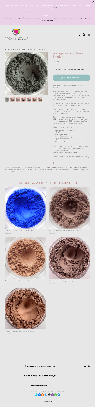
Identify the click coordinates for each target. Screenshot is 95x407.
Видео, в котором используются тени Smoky (71, 157)
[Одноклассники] (42, 394)
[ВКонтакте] (39, 394)
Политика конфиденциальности (40, 366)
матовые (22, 49)
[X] (49, 394)
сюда (55, 8)
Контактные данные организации (40, 375)
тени (14, 49)
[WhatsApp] (55, 394)
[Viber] (52, 394)
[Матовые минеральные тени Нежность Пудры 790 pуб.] (69, 208)
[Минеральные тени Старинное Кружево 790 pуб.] (69, 258)
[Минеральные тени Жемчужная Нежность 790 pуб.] (25, 308)
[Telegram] (45, 394)
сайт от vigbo (47, 401)
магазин (7, 49)
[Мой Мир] (58, 394)
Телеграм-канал (29, 13)
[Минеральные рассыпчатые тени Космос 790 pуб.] (25, 208)
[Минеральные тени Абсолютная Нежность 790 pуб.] (25, 258)
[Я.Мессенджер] (36, 394)
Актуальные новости (40, 385)
